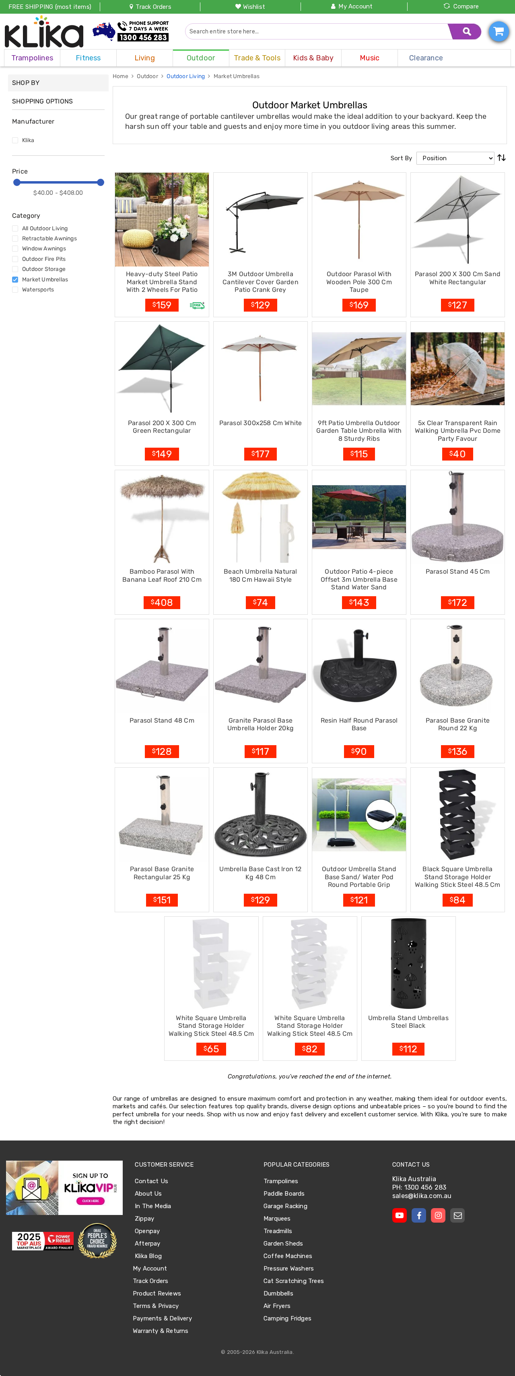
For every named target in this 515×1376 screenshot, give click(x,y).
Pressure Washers (289, 1268)
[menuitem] (32, 58)
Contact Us (151, 1181)
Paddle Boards (284, 1193)
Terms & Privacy (156, 1306)
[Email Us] (457, 1215)
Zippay (144, 1218)
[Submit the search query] (465, 31)
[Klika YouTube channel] (399, 1215)
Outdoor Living (186, 76)
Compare (466, 6)
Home (121, 76)
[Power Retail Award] (43, 1241)
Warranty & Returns (161, 1331)
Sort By (401, 158)
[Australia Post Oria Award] (97, 1241)
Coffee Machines (288, 1256)
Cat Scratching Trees (294, 1281)
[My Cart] (499, 31)
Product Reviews (157, 1293)
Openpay (147, 1231)
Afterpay (148, 1243)
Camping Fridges (287, 1318)
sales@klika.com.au (422, 1196)
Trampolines (281, 1181)
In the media (153, 1206)
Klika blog (148, 1256)
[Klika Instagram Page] (438, 1215)
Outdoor (148, 76)
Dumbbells (278, 1293)
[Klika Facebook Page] (419, 1215)
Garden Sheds (283, 1243)
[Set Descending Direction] (501, 158)
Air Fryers (277, 1306)
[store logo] (44, 31)
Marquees (277, 1218)
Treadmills (278, 1231)
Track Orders (152, 6)
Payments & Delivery (162, 1318)
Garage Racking (285, 1206)
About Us (148, 1193)
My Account (355, 6)
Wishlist (254, 6)
